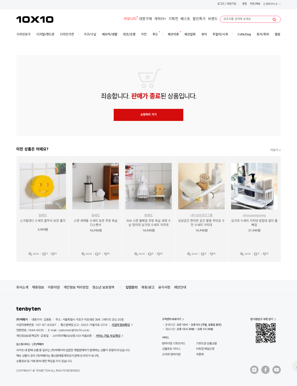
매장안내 (180, 287)
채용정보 (38, 287)
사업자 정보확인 (121, 325)
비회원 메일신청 (205, 348)
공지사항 (164, 287)
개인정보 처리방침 (76, 287)
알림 (244, 4)
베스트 (185, 19)
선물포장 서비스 (171, 348)
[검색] (274, 19)
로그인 (220, 4)
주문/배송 (255, 4)
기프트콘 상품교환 (206, 343)
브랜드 (213, 19)
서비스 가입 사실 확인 (108, 335)
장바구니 (271, 4)
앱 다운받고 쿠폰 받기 (261, 319)
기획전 (173, 19)
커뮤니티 (130, 19)
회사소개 (22, 287)
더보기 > (276, 150)
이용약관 (54, 287)
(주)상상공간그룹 (201, 215)
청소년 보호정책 (103, 287)
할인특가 (199, 19)
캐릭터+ (160, 19)
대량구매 (145, 19)
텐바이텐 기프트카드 (173, 343)
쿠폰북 (200, 354)
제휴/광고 (148, 287)
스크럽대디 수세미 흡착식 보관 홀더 (42, 220)
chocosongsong (254, 215)
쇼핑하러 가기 (148, 115)
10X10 (34, 19)
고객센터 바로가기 (171, 319)
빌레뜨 (43, 215)
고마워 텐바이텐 (171, 354)
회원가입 (231, 4)
